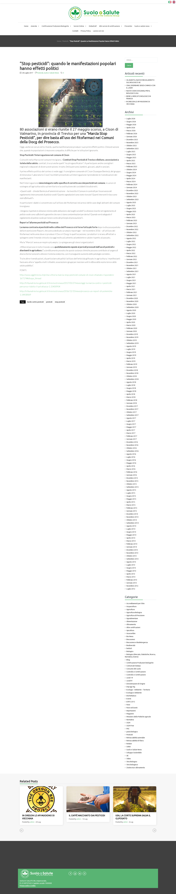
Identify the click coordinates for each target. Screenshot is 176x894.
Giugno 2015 (131, 496)
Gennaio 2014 (131, 547)
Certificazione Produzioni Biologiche (55, 26)
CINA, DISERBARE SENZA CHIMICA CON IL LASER (140, 86)
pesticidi (49, 302)
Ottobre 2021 (131, 268)
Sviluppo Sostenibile (134, 753)
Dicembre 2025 (132, 140)
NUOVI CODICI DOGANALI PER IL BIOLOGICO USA (138, 92)
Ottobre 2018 (131, 376)
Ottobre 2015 (131, 484)
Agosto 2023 (131, 202)
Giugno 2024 (131, 172)
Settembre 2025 (132, 149)
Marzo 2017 (130, 433)
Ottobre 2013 (131, 556)
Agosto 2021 (131, 274)
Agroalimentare (132, 618)
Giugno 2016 (131, 460)
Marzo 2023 (130, 217)
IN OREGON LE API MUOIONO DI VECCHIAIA (138, 103)
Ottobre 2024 (131, 169)
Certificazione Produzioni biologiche (139, 663)
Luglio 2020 (130, 313)
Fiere (128, 705)
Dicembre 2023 (132, 190)
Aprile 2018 (130, 394)
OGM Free (130, 726)
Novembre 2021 (132, 265)
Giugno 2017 (131, 424)
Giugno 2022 (131, 244)
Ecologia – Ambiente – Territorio (138, 690)
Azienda (34, 26)
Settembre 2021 (132, 271)
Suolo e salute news (142, 26)
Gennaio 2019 (131, 367)
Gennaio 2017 (131, 439)
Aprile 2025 (130, 160)
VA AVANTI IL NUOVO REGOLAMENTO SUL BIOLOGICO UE (140, 81)
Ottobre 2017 (131, 412)
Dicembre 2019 (132, 334)
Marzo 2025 (130, 163)
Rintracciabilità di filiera (135, 741)
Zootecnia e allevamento (135, 768)
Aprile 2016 (130, 466)
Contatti (75, 31)
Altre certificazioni (133, 627)
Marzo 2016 (130, 469)
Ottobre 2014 (131, 520)
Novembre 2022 (132, 229)
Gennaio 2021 (131, 295)
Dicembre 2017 (132, 406)
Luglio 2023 (130, 205)
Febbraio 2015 (131, 508)
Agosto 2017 (131, 418)
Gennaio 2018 (131, 403)
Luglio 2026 (130, 119)
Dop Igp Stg (130, 687)
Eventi (128, 699)
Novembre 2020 (132, 301)
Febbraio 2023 (131, 220)
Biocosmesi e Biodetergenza (137, 642)
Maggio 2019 (131, 355)
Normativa (130, 720)
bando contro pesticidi (35, 302)
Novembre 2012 (132, 586)
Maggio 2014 (131, 535)
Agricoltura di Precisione (135, 615)
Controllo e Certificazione (136, 672)
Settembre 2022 (132, 235)
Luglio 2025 (130, 152)
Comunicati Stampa (133, 666)
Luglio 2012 (130, 589)
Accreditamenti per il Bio (135, 603)
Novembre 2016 (132, 445)
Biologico (129, 651)
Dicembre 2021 (132, 262)
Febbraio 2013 (131, 580)
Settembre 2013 (132, 559)
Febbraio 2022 (131, 256)
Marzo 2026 (130, 131)
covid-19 (129, 678)
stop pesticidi (60, 302)
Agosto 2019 (131, 346)
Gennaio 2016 (131, 475)
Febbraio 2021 (131, 292)
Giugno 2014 (131, 532)
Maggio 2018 (131, 391)
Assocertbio (130, 633)
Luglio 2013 (130, 565)
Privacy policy (25, 886)
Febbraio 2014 (131, 544)
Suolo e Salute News (51, 73)
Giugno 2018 (131, 388)
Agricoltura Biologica (134, 612)
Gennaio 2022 (131, 259)
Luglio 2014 (130, 529)
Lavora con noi (98, 31)
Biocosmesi (130, 639)
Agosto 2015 (131, 490)
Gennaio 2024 (131, 187)
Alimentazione (131, 621)
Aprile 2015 (130, 502)
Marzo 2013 (130, 577)
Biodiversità (130, 645)
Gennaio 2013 (131, 583)
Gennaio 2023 (131, 223)
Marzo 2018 (130, 397)
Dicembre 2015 (132, 478)
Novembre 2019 (132, 337)
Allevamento (131, 624)
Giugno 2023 (131, 208)
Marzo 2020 (130, 325)
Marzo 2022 (130, 253)
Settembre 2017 (132, 415)
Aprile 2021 (130, 286)
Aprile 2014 (130, 538)
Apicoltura (130, 630)
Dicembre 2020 (132, 298)
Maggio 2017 (131, 427)
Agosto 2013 (131, 562)
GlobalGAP (93, 26)
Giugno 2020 (131, 316)
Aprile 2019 (130, 358)
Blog (128, 660)
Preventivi (128, 26)
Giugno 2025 (131, 155)
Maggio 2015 (131, 499)
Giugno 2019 (131, 352)
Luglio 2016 (130, 457)
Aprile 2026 (130, 128)
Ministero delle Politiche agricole (138, 717)
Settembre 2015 (132, 487)
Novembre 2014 (132, 517)
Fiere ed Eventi (131, 708)
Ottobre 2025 (131, 146)
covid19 (129, 681)
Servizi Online (79, 26)
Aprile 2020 (130, 322)
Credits (33, 886)
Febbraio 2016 (131, 472)
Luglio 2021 (130, 277)
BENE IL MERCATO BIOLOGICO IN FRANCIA (138, 97)
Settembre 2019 (132, 343)
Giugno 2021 (131, 280)
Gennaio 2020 (131, 331)
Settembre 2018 (132, 379)
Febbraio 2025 (131, 166)
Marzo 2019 (130, 361)
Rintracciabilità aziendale (135, 738)
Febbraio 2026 (131, 134)
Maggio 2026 (131, 125)
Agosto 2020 (131, 310)
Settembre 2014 (132, 523)
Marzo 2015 (130, 505)
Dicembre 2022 (132, 226)
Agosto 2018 (131, 382)
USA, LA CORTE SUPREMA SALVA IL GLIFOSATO (133, 817)
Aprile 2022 (130, 250)
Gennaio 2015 (131, 511)
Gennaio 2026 (131, 137)
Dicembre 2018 (132, 370)
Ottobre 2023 (131, 196)
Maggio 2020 (131, 319)
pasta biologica (132, 732)
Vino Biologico (131, 762)
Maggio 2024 (131, 175)
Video (128, 759)
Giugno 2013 (131, 568)
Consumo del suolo (133, 669)
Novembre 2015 (132, 481)
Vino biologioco (132, 765)
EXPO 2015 (130, 702)
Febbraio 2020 (131, 328)
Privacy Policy (86, 31)
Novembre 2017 (132, 409)
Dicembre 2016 (132, 442)
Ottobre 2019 (131, 340)
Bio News (129, 636)
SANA (128, 747)
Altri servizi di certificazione (109, 26)
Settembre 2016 (132, 451)
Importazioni (131, 711)
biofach (129, 648)
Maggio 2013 (131, 571)
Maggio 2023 (131, 211)
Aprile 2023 (130, 214)
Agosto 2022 (131, 238)
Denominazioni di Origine (135, 684)
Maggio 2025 (131, 158)
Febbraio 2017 (131, 436)
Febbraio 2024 (131, 184)
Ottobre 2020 (131, 304)
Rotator (129, 744)
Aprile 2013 (130, 574)
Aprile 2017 (130, 430)
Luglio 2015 (130, 493)
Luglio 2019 (130, 349)
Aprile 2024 (130, 178)
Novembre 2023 (132, 193)
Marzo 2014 (130, 541)
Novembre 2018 (132, 373)
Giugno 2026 (131, 122)
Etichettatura (131, 696)
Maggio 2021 (131, 283)
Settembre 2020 (132, 307)
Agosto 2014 (131, 526)
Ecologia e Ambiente (134, 693)
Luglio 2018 (130, 385)
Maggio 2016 (131, 463)
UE (127, 756)
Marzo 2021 (130, 289)
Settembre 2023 (132, 199)
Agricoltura (130, 609)
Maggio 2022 (131, 247)
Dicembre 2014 (132, 514)
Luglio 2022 (130, 241)
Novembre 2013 (132, 553)
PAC (127, 729)
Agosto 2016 (131, 454)
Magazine (130, 714)
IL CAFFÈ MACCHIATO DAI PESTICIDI (87, 815)
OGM (128, 723)
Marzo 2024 (130, 181)
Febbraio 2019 (131, 364)
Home (26, 26)
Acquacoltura (131, 606)
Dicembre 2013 (132, 550)
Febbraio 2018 (131, 400)
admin (32, 822)
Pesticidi (65, 41)
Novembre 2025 (132, 143)
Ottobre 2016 (131, 448)
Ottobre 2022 (131, 232)
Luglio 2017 (130, 421)
